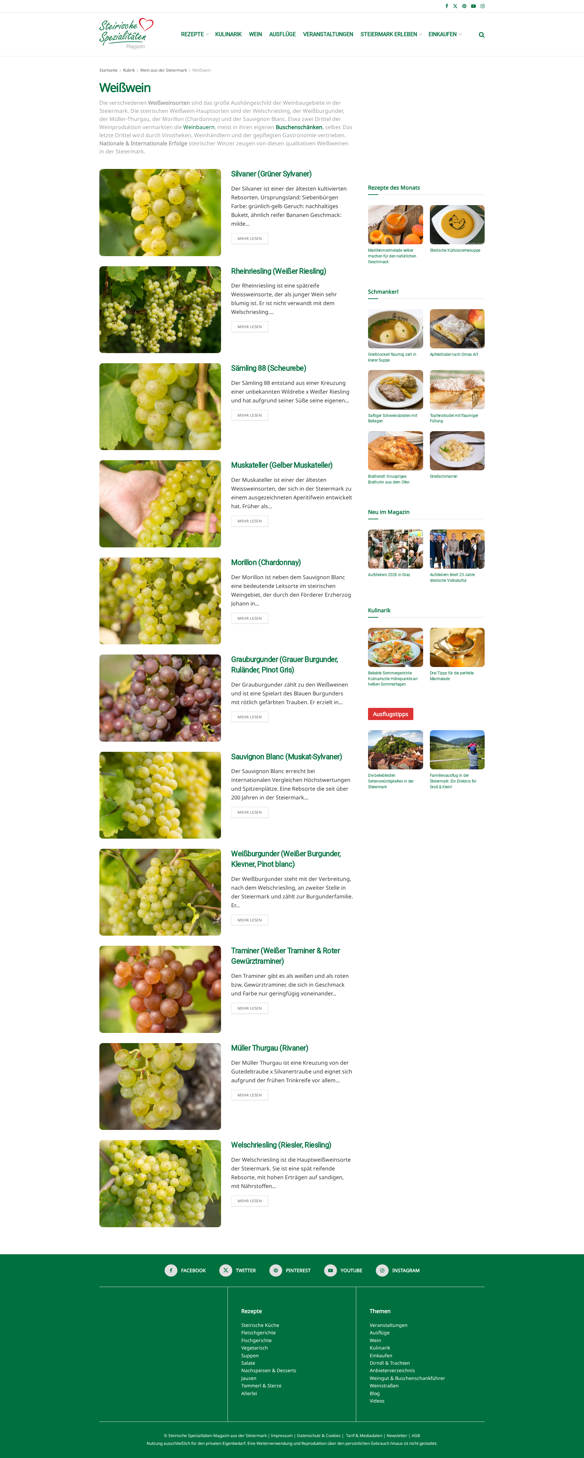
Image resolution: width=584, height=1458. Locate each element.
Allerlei (249, 1393)
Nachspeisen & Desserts (268, 1370)
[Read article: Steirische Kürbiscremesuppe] (457, 224)
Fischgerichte (256, 1340)
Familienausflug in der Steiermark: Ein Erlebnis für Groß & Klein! (453, 781)
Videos (377, 1401)
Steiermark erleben (389, 34)
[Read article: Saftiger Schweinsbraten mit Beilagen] (395, 389)
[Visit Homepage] (126, 34)
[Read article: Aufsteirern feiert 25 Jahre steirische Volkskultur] (457, 549)
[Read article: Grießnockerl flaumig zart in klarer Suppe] (395, 328)
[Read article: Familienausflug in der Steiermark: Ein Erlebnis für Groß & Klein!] (457, 749)
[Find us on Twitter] (455, 6)
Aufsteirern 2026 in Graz (389, 574)
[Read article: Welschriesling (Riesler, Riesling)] (160, 1183)
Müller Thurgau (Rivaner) (269, 1048)
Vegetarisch (254, 1347)
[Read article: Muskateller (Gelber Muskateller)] (160, 503)
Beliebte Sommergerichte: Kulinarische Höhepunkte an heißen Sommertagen (393, 679)
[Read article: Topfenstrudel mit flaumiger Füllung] (457, 389)
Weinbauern (199, 127)
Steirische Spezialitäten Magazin (198, 1435)
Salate (248, 1363)
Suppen (250, 1355)
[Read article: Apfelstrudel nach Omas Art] (457, 328)
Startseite (108, 70)
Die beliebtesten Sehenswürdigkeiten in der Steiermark (391, 781)
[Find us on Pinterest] (464, 6)
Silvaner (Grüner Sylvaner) (271, 174)
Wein (255, 34)
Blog (375, 1393)
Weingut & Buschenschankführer (407, 1378)
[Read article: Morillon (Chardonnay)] (160, 601)
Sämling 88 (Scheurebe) (268, 368)
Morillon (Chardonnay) (266, 562)
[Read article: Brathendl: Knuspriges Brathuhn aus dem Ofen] (395, 450)
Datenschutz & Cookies (319, 1435)
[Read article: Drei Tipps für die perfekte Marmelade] (457, 647)
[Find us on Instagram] (483, 6)
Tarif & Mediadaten (364, 1435)
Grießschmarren (444, 476)
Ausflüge (282, 34)
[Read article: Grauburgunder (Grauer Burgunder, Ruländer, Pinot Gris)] (160, 697)
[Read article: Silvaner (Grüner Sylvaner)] (160, 212)
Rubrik (129, 70)
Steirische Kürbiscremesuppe (455, 250)
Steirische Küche (260, 1325)
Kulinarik (228, 34)
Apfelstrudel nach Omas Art (454, 354)
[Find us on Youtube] (473, 6)
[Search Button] (482, 34)
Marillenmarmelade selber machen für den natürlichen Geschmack (392, 256)
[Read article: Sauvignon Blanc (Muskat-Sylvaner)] (160, 795)
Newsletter (397, 1435)
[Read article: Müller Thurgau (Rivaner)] (160, 1086)
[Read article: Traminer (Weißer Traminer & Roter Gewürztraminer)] (160, 989)
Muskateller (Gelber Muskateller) (282, 465)
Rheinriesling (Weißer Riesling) (278, 271)
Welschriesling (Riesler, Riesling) (281, 1145)
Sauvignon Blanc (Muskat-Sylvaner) (286, 756)
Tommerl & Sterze (261, 1385)
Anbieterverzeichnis (392, 1370)
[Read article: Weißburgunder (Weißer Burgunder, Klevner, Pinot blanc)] (160, 892)
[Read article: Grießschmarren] (457, 450)
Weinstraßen (384, 1385)
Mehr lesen (253, 237)
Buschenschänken (299, 127)
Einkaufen (443, 34)
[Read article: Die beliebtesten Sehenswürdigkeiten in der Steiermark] (395, 749)
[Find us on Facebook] (446, 6)
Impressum (282, 1435)
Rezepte (192, 34)
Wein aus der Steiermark (163, 70)
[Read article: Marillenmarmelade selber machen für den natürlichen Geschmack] (395, 224)
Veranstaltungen (328, 34)
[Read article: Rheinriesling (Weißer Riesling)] (160, 309)
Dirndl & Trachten (390, 1363)
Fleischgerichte (258, 1332)
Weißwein (201, 70)
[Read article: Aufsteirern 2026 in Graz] (395, 549)
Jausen (249, 1378)
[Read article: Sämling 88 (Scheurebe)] (160, 406)
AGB (416, 1435)
